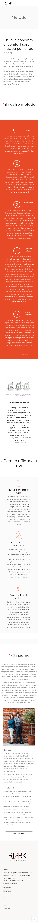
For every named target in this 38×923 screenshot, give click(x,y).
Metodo (6, 900)
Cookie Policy (7, 891)
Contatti (7, 908)
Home (5, 897)
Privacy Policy (7, 887)
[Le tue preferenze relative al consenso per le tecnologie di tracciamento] (35, 920)
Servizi (6, 906)
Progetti (7, 903)
